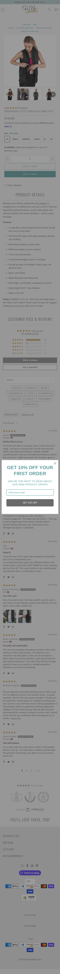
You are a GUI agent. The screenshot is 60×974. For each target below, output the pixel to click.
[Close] (55, 463)
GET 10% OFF (30, 503)
